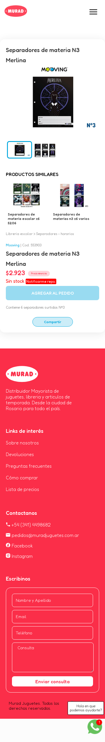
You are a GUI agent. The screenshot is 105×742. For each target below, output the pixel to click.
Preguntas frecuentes (29, 466)
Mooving (13, 245)
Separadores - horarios (55, 234)
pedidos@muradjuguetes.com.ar (44, 535)
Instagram (21, 556)
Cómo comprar (22, 478)
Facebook (21, 546)
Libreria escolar (19, 234)
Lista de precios (22, 489)
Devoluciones (20, 454)
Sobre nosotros (22, 443)
